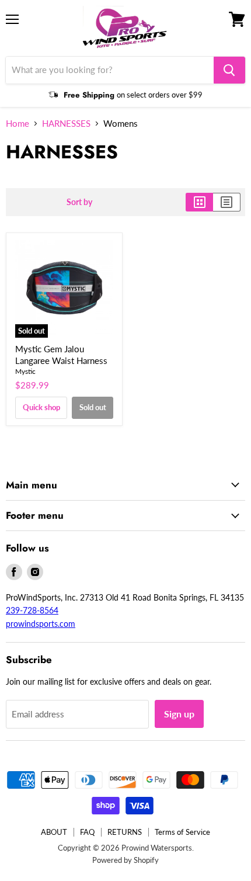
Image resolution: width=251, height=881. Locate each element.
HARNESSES (66, 124)
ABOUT (54, 832)
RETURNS (124, 832)
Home (17, 124)
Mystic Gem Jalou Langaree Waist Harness (61, 355)
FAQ (87, 832)
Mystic (25, 371)
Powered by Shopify (125, 860)
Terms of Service (182, 832)
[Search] (229, 70)
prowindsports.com (40, 624)
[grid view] (199, 202)
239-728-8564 (32, 610)
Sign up (179, 713)
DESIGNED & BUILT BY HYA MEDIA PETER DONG (85, 873)
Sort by (79, 202)
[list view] (226, 202)
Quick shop (41, 407)
